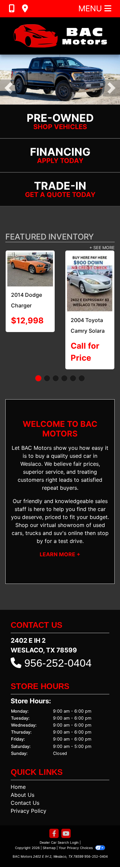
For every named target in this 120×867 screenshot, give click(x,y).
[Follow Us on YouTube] (66, 834)
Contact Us (25, 802)
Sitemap (49, 848)
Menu (91, 8)
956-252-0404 (58, 663)
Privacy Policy (28, 810)
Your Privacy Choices (76, 848)
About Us (22, 794)
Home (18, 786)
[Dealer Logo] (60, 36)
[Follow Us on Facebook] (54, 834)
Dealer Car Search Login (59, 842)
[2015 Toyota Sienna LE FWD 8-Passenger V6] (52, 267)
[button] (8, 88)
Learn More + (60, 554)
